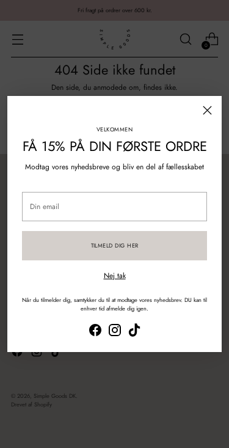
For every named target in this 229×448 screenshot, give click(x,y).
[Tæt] (207, 110)
